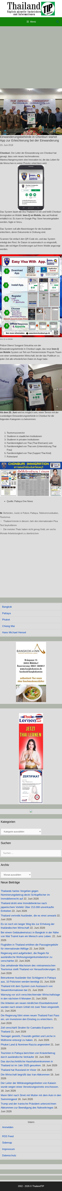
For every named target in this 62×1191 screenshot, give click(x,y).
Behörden (8, 513)
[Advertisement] (31, 57)
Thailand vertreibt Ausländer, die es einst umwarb (28, 915)
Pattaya (34, 513)
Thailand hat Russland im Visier (18, 1070)
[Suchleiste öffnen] (57, 21)
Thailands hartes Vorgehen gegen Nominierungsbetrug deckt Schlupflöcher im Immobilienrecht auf (25, 895)
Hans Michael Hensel (14, 632)
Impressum (8, 1149)
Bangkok (7, 606)
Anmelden (7, 1127)
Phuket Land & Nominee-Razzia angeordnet (25, 1044)
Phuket (6, 619)
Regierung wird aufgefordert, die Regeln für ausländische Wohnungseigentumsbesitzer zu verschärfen (26, 957)
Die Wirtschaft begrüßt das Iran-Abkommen (25, 1074)
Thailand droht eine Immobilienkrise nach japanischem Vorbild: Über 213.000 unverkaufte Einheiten (27, 907)
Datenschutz (9, 1155)
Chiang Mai (8, 626)
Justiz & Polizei (21, 513)
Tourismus (5, 517)
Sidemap (7, 1142)
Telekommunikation (48, 513)
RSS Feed (8, 1136)
